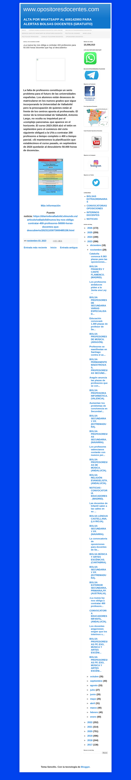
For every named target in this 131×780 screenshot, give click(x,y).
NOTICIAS (92, 219)
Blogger (85, 767)
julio (93, 690)
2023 (90, 241)
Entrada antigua (68, 247)
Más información (51, 205)
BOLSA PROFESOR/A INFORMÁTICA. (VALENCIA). (98, 394)
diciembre (96, 245)
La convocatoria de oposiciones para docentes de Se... (98, 544)
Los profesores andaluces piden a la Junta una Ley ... (97, 287)
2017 (90, 744)
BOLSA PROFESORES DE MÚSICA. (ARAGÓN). (98, 338)
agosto (94, 685)
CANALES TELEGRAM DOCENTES (52, 36)
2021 (90, 726)
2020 (90, 731)
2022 (90, 722)
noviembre (96, 249)
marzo (94, 707)
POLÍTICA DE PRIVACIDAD (30, 36)
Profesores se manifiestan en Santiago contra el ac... (98, 350)
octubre (94, 676)
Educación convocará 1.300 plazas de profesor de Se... (98, 324)
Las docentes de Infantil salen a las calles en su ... (98, 507)
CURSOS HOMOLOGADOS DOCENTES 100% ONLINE (46, 30)
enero (93, 716)
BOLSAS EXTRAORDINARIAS (97, 199)
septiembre (96, 681)
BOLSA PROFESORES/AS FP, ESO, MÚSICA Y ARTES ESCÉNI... (98, 646)
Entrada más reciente (35, 247)
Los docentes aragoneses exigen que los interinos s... (98, 630)
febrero (94, 712)
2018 (90, 740)
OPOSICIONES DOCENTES (74, 36)
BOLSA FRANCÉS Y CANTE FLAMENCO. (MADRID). (97, 272)
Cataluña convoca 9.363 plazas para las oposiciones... (98, 257)
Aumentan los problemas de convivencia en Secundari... (98, 407)
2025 (90, 232)
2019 (90, 735)
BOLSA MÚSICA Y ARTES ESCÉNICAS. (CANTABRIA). (98, 558)
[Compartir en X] (57, 241)
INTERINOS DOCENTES (93, 213)
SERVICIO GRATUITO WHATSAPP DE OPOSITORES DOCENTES (42, 33)
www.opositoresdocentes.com (61, 9)
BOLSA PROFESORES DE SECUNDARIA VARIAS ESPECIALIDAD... (98, 305)
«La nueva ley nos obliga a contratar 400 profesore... (97, 602)
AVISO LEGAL (87, 33)
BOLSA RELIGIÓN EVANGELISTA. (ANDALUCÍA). (98, 479)
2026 (90, 228)
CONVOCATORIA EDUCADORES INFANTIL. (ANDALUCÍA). (98, 616)
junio (93, 694)
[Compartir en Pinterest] (61, 241)
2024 (90, 237)
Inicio (53, 247)
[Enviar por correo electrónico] (54, 241)
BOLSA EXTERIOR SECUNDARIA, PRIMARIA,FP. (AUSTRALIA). (98, 588)
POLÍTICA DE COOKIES (72, 33)
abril (93, 703)
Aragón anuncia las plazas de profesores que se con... (98, 381)
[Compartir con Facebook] (59, 241)
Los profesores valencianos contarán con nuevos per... (97, 450)
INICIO (24, 30)
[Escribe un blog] (56, 241)
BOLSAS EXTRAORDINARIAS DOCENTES (79, 30)
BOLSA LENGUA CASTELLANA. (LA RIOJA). (98, 519)
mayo (93, 699)
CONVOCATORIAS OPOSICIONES (97, 207)
